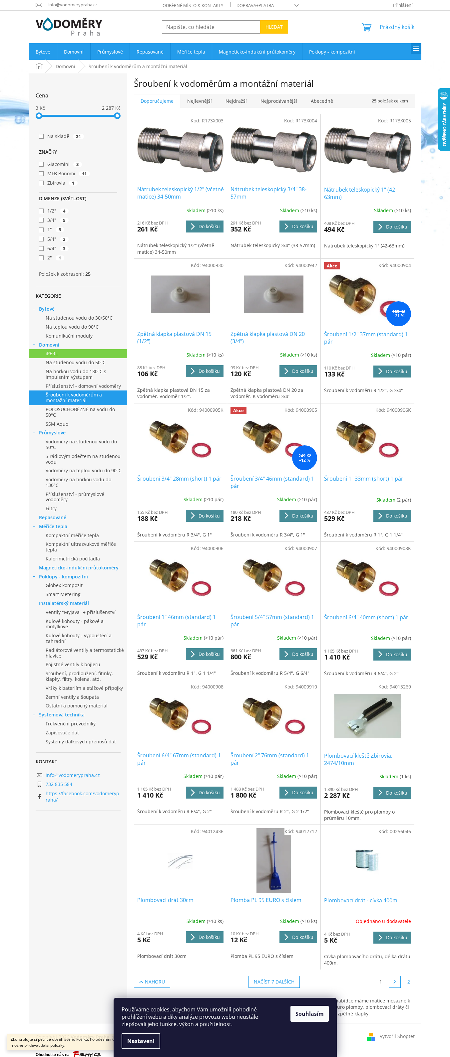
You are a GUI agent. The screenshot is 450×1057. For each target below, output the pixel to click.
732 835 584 (59, 784)
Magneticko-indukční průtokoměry (79, 567)
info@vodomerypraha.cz (73, 775)
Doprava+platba (255, 5)
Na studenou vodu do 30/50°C (79, 318)
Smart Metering (63, 594)
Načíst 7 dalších (274, 982)
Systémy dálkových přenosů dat (81, 741)
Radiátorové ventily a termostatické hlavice (85, 653)
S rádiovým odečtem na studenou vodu (83, 459)
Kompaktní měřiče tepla (72, 535)
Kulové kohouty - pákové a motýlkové (75, 624)
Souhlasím (309, 1013)
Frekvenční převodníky (71, 723)
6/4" (56, 248)
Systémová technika (62, 714)
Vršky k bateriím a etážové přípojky (84, 688)
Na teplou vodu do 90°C (72, 327)
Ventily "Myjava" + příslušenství (81, 612)
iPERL (52, 353)
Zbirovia (61, 183)
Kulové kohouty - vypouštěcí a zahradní (79, 638)
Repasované (52, 517)
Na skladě (64, 136)
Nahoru (155, 982)
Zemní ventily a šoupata (72, 697)
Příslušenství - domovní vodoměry (83, 386)
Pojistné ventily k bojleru (73, 664)
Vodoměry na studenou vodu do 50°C (81, 444)
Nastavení (141, 1041)
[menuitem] (43, 51)
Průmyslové (52, 432)
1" (54, 229)
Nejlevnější (199, 101)
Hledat (274, 27)
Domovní (49, 345)
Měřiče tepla (53, 526)
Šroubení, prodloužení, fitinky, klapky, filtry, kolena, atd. (79, 676)
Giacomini (63, 164)
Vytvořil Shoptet (397, 1036)
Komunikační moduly (69, 336)
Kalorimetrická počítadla (73, 558)
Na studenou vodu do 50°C (76, 362)
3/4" (56, 220)
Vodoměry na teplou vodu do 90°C (84, 470)
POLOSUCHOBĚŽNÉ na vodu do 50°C (80, 412)
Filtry (51, 508)
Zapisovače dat (62, 732)
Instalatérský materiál (64, 603)
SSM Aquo (57, 424)
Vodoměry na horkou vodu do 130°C (78, 482)
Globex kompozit (64, 585)
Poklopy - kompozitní (63, 576)
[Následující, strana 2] (395, 982)
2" (54, 257)
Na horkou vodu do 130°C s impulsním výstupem (76, 374)
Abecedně (322, 101)
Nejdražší (236, 101)
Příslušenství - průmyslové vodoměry (75, 497)
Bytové (47, 309)
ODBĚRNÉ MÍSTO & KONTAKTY (193, 5)
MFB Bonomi (67, 173)
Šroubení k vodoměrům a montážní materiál (74, 397)
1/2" (56, 211)
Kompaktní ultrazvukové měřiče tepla (81, 547)
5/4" (56, 239)
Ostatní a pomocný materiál (77, 705)
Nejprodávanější (278, 101)
